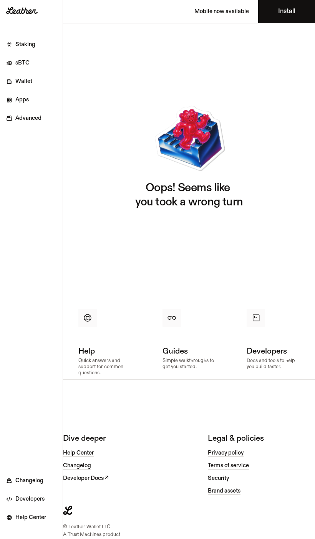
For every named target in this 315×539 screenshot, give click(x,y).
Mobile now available (221, 11)
